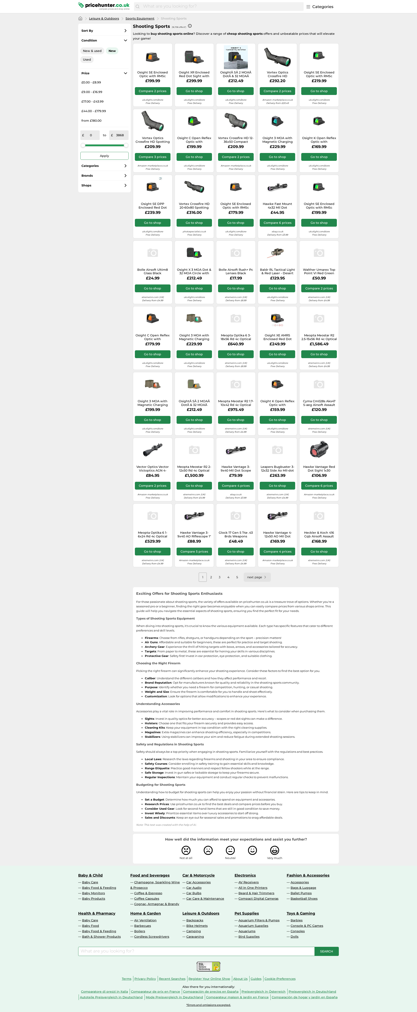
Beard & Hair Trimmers (256, 893)
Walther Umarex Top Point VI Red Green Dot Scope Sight (319, 271)
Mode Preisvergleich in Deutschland (174, 997)
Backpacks (194, 920)
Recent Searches (172, 979)
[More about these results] (190, 26)
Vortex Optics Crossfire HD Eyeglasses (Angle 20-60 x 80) (278, 74)
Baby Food (90, 926)
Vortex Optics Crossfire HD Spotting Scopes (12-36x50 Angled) (153, 140)
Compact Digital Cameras (258, 899)
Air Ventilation (145, 920)
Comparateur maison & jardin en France (237, 997)
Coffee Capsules (146, 899)
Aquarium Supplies (253, 926)
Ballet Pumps (301, 893)
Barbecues (142, 926)
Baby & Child (90, 875)
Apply (104, 156)
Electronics (245, 875)
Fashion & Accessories (308, 875)
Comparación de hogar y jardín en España (305, 997)
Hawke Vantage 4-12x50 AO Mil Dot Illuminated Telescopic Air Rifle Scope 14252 (277, 534)
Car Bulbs (193, 893)
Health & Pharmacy (96, 913)
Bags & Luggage (303, 888)
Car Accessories (198, 882)
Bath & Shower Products (101, 937)
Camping (193, 931)
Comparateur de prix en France (155, 992)
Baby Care (90, 882)
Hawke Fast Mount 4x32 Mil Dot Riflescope (277, 205)
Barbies (297, 920)
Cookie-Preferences (280, 979)
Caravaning (195, 937)
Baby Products (93, 899)
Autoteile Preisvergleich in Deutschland (111, 997)
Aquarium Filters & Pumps (259, 920)
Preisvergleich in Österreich (264, 992)
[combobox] (222, 6)
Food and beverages (150, 875)
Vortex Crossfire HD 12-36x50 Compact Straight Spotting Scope (235, 140)
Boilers (139, 931)
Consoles (298, 931)
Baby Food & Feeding (99, 888)
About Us (240, 979)
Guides (256, 979)
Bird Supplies (249, 937)
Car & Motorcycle (198, 875)
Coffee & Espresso (148, 893)
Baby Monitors (93, 893)
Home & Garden (145, 913)
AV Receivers (248, 882)
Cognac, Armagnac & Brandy (156, 904)
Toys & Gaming (301, 913)
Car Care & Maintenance (205, 899)
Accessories (300, 882)
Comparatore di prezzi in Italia (104, 992)
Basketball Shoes (304, 899)
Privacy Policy (145, 979)
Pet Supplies (247, 913)
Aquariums (246, 931)
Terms (126, 979)
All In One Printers (252, 888)
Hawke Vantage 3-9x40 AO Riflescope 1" (194, 534)
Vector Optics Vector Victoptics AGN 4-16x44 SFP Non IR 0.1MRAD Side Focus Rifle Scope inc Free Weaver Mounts (152, 468)
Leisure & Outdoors (104, 18)
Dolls (294, 937)
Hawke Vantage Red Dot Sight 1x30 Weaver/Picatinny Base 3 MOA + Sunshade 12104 (319, 468)
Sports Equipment (140, 18)
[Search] (137, 6)
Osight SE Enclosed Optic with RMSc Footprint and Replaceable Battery (153, 74)
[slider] (83, 145)
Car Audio (194, 888)
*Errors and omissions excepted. (208, 1005)
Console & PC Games (307, 926)
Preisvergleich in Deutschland (312, 992)
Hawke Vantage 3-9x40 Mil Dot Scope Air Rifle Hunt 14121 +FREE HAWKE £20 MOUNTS (236, 468)
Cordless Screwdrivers (151, 937)
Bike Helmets (197, 926)
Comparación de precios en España (210, 992)
